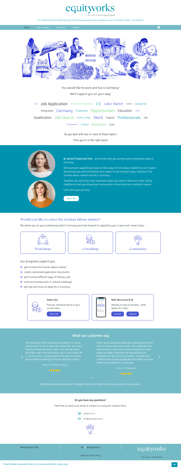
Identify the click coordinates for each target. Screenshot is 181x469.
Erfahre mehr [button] (62, 464)
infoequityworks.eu (91, 447)
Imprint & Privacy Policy (90, 455)
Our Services (43, 27)
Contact (76, 27)
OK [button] (174, 465)
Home (27, 27)
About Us (60, 27)
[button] (159, 27)
